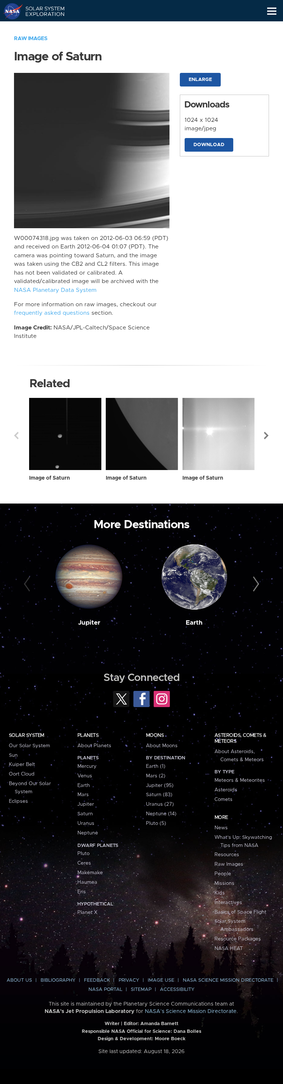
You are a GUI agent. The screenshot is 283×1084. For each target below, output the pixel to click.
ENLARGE (200, 79)
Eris (81, 891)
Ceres (84, 863)
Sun (13, 755)
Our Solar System (29, 745)
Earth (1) (155, 766)
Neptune (87, 833)
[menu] (271, 11)
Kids (219, 893)
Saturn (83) (159, 794)
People (222, 873)
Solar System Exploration (41, 11)
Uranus (85, 823)
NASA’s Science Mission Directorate (191, 1011)
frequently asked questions (52, 313)
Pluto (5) (156, 823)
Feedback (97, 980)
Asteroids (225, 789)
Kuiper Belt (22, 764)
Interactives (228, 902)
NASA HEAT (228, 948)
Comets (223, 799)
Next (266, 435)
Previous (16, 435)
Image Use (161, 980)
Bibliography (58, 980)
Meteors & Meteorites (239, 780)
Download (208, 144)
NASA (10, 11)
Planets (87, 735)
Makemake (90, 872)
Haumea (87, 882)
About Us (19, 980)
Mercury (87, 766)
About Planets (94, 745)
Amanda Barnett (159, 1023)
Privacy (129, 980)
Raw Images (30, 38)
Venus (84, 775)
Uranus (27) (160, 804)
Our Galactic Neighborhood (41, 28)
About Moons (162, 745)
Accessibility (177, 989)
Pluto (83, 853)
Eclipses (18, 801)
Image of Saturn (49, 478)
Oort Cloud (22, 774)
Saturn (85, 813)
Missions (224, 883)
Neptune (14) (161, 813)
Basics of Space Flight (240, 912)
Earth (194, 622)
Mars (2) (155, 775)
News (221, 827)
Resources (226, 854)
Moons (155, 735)
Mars (83, 794)
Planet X (87, 912)
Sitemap (141, 989)
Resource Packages (237, 939)
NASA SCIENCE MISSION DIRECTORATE (228, 980)
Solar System (26, 735)
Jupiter (89, 622)
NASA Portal (105, 989)
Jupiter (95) (160, 785)
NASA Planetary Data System (55, 290)
